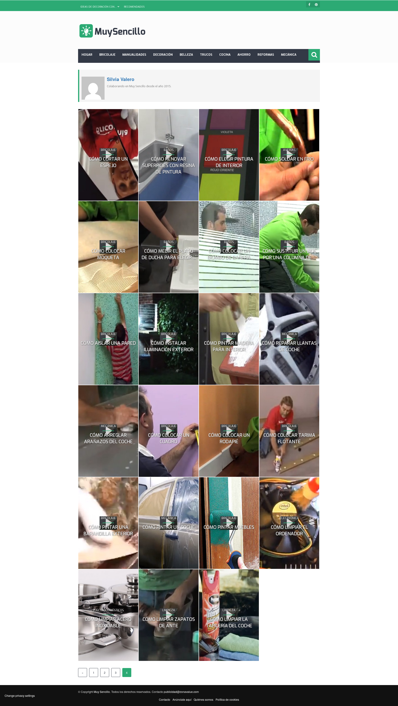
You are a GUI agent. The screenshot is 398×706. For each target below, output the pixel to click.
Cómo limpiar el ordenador (289, 530)
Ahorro (244, 55)
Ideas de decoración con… (98, 7)
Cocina (225, 55)
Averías (289, 150)
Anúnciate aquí (182, 699)
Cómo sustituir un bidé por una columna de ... (289, 254)
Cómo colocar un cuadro (168, 438)
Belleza (186, 55)
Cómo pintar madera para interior (229, 346)
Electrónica (289, 518)
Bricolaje (107, 55)
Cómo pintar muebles (229, 527)
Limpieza (168, 610)
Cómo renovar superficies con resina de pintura (168, 165)
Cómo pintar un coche (169, 527)
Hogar (87, 55)
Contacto (164, 699)
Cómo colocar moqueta (108, 254)
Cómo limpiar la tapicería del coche (229, 622)
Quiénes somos (203, 699)
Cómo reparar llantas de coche (289, 346)
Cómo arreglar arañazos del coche (108, 438)
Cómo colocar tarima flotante (289, 438)
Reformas (266, 55)
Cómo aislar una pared (108, 343)
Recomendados (134, 7)
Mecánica (288, 55)
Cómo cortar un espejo (108, 162)
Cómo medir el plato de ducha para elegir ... (169, 254)
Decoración (163, 55)
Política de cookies (227, 699)
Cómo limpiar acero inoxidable (108, 622)
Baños (169, 150)
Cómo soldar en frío (289, 159)
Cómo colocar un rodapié (229, 438)
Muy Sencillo (102, 692)
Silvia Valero (120, 79)
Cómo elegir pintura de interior (229, 162)
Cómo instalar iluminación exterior (168, 346)
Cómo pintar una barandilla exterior (108, 530)
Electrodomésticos (108, 610)
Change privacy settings (20, 695)
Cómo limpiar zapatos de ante (169, 622)
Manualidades (134, 55)
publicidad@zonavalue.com (181, 692)
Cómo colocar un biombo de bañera (229, 254)
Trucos (206, 55)
